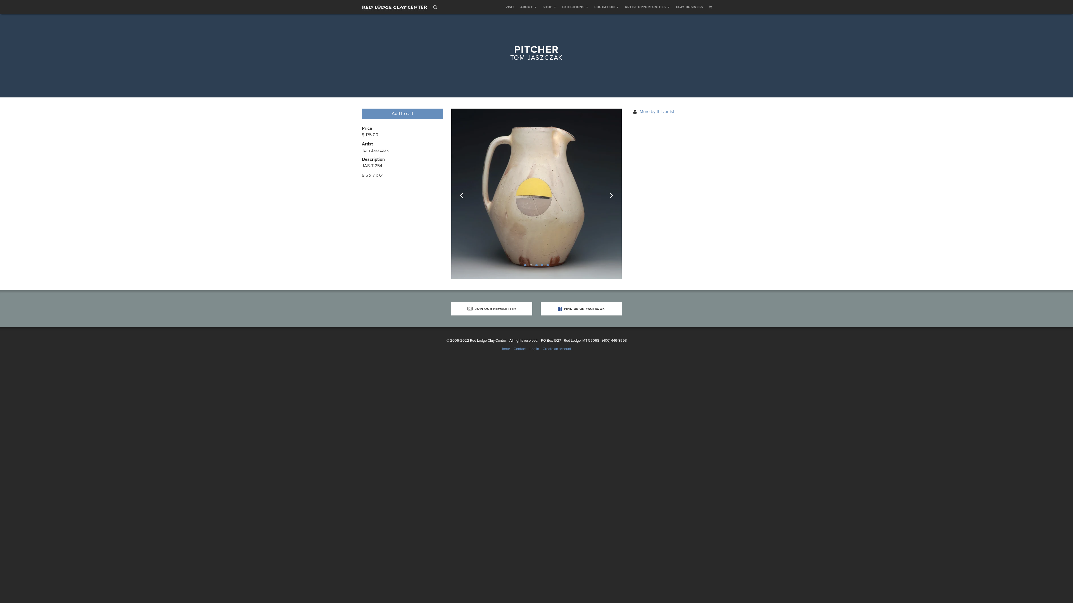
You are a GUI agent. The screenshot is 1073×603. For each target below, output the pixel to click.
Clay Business (689, 7)
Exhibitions (573, 7)
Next (607, 193)
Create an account (557, 349)
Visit (509, 7)
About (527, 7)
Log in (534, 349)
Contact (520, 349)
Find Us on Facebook (584, 309)
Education (605, 7)
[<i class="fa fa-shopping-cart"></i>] (710, 7)
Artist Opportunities (646, 7)
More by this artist (657, 111)
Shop (548, 7)
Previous (465, 193)
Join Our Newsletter (495, 309)
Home (505, 349)
